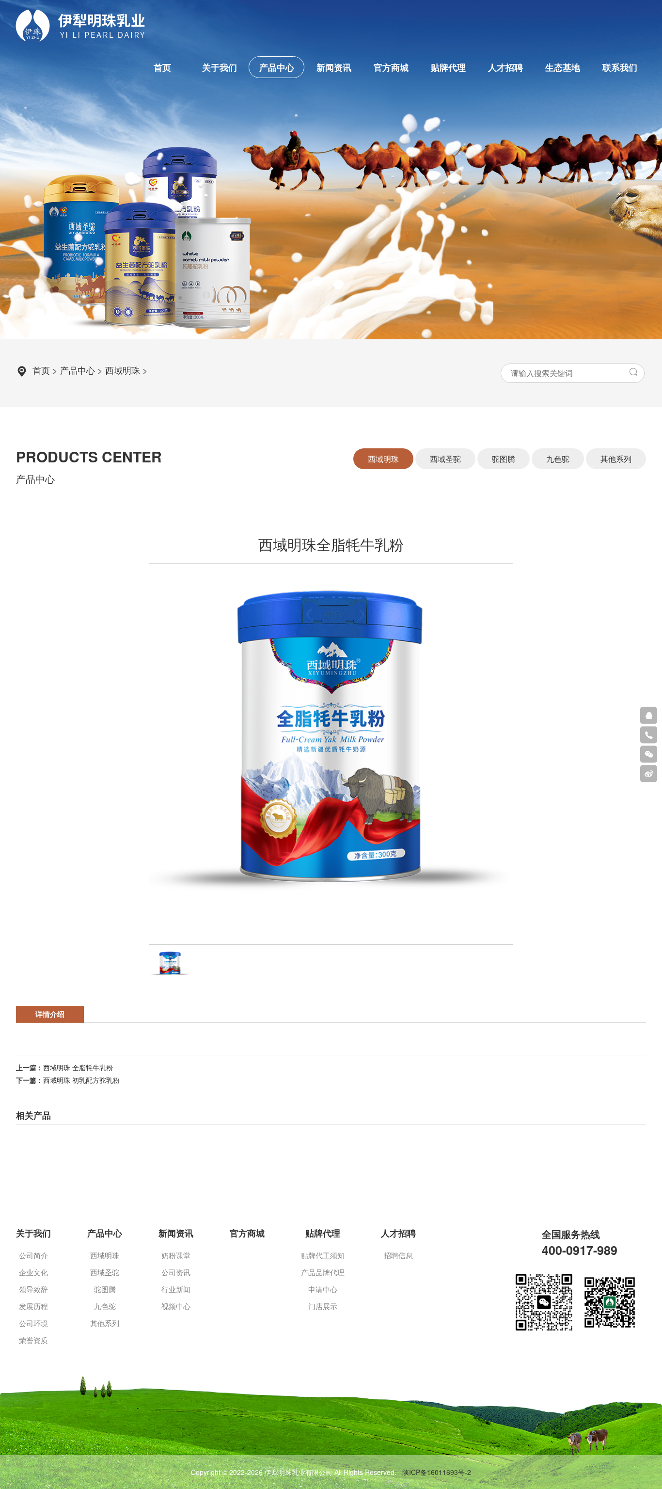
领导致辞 (33, 1289)
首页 (162, 67)
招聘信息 (398, 1255)
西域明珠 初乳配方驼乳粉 (81, 1080)
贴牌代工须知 (323, 1255)
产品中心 (276, 67)
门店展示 (322, 1306)
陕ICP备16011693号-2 (436, 1472)
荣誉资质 (33, 1340)
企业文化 (33, 1272)
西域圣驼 (104, 1272)
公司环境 (33, 1323)
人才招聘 (505, 67)
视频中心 (175, 1306)
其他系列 (104, 1323)
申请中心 (322, 1289)
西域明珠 (122, 370)
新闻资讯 (333, 67)
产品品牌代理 (323, 1272)
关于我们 (219, 67)
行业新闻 (175, 1289)
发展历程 (33, 1306)
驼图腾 (105, 1289)
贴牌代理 (448, 67)
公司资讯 (175, 1272)
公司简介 (33, 1255)
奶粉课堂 (175, 1255)
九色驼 (105, 1306)
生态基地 (562, 67)
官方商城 (391, 67)
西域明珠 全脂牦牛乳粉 (78, 1067)
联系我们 (619, 67)
